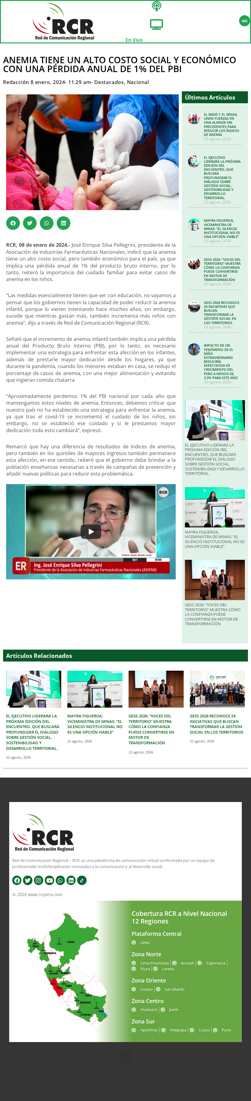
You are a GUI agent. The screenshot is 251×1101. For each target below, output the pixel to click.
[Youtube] (49, 880)
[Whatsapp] (60, 880)
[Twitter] (27, 880)
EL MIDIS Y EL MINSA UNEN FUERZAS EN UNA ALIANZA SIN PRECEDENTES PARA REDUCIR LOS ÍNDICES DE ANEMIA (221, 124)
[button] (13, 223)
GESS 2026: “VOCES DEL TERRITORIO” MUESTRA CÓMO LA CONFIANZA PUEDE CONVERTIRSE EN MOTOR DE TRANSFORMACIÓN (222, 269)
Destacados (109, 82)
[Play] (91, 531)
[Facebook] (16, 880)
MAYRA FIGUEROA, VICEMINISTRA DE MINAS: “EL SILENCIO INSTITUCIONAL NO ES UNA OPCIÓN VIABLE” (222, 228)
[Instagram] (38, 880)
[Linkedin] (71, 880)
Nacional (138, 82)
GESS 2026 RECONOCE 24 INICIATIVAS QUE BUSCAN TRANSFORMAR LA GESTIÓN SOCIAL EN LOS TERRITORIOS (221, 312)
